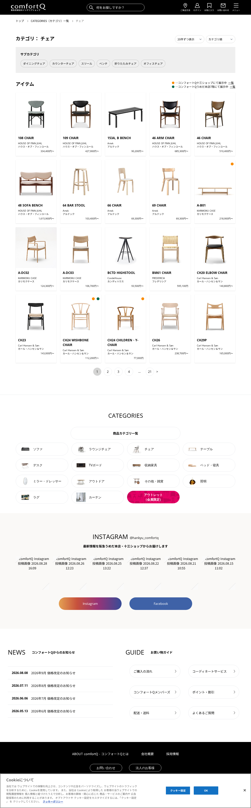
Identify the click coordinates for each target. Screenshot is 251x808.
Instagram (90, 603)
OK (206, 790)
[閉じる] (244, 790)
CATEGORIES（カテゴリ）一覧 (50, 21)
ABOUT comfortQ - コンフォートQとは (100, 753)
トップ (20, 21)
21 (150, 372)
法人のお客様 (145, 768)
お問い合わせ (105, 768)
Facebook (161, 603)
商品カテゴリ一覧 (125, 433)
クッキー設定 (178, 790)
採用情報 (172, 753)
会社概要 (147, 753)
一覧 (231, 83)
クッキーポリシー (53, 801)
